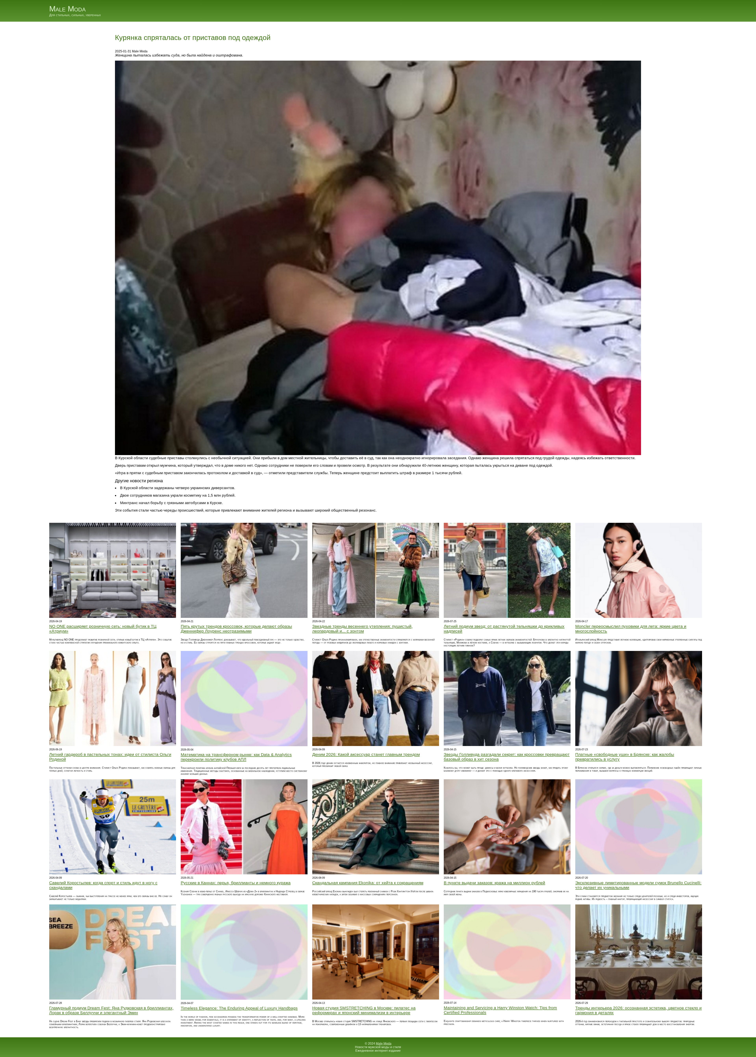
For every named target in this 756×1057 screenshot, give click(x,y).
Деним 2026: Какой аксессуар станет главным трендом (366, 754)
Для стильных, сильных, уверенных (75, 15)
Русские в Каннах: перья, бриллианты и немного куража (236, 882)
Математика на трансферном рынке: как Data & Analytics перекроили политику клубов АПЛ (236, 757)
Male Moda (67, 9)
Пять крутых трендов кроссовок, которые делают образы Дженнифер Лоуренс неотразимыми (236, 628)
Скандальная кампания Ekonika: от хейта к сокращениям (367, 882)
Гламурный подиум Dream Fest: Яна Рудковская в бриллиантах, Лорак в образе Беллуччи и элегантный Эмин (111, 1010)
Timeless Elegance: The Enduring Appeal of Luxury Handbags (239, 1008)
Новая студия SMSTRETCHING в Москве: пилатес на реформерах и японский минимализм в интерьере (364, 1010)
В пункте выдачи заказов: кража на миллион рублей (494, 882)
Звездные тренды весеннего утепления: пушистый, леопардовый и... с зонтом (362, 628)
